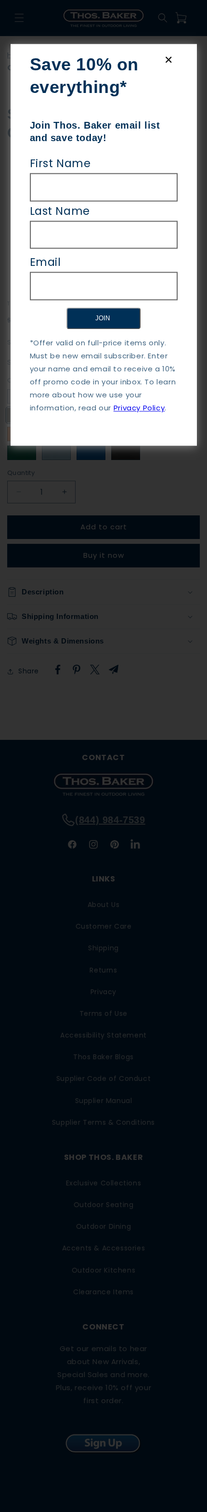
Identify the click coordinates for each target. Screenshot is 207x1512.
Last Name (60, 211)
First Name (60, 163)
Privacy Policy (139, 408)
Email (45, 262)
